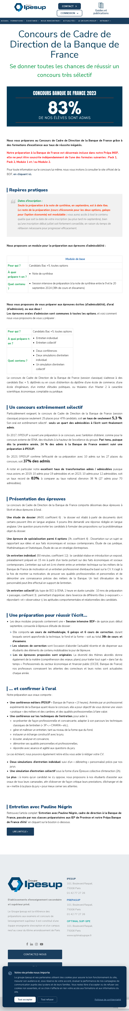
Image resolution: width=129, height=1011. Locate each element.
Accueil (5, 21)
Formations (17, 21)
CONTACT (68, 6)
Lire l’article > (20, 831)
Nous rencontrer (50, 21)
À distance (32, 21)
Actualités (69, 21)
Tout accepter (25, 999)
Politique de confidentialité (108, 999)
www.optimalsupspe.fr (79, 935)
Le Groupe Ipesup (87, 21)
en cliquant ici (22, 174)
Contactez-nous (35, 954)
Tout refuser (47, 999)
